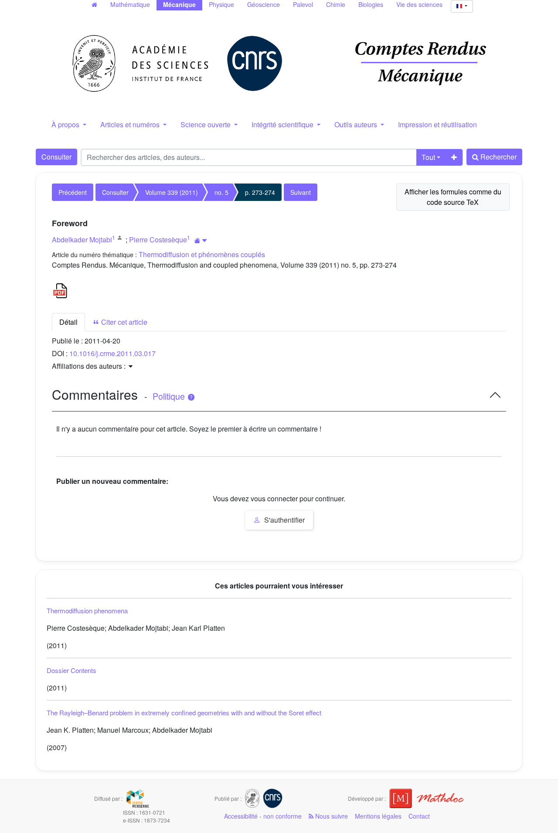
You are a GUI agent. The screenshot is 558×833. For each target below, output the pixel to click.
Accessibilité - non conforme (263, 816)
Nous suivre (330, 816)
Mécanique (179, 4)
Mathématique (130, 4)
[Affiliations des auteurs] (200, 240)
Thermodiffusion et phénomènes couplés (202, 254)
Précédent (72, 192)
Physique (221, 4)
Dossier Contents (71, 670)
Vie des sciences (419, 4)
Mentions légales (378, 816)
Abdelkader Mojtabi (82, 240)
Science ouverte (206, 124)
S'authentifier (283, 520)
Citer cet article (123, 322)
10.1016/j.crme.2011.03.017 (112, 353)
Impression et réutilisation (437, 124)
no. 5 (221, 192)
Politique (170, 396)
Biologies (370, 4)
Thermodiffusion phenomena (87, 610)
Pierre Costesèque (158, 240)
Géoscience (263, 4)
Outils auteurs (356, 124)
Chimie (335, 4)
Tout (428, 157)
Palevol (303, 4)
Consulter (56, 157)
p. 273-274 (260, 192)
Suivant (300, 192)
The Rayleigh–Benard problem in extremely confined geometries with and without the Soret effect (184, 712)
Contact (419, 816)
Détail (68, 322)
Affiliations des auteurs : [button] (89, 366)
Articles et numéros (130, 124)
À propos (66, 124)
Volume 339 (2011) (171, 192)
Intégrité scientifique (283, 124)
